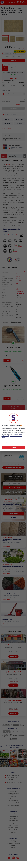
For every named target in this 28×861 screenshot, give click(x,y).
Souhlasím (13, 447)
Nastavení (4, 442)
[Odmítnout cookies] (2, 412)
